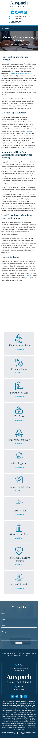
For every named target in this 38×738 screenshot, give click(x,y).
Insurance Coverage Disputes (19, 559)
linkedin (12, 696)
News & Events (18, 655)
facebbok (16, 696)
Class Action (19, 510)
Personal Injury (19, 369)
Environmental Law (19, 439)
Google (21, 12)
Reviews (10, 655)
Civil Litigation (19, 463)
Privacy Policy (21, 734)
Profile (9, 653)
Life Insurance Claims (19, 345)
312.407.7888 (17, 22)
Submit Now (19, 643)
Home (4, 653)
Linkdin (12, 12)
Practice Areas (16, 653)
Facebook (17, 12)
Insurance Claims (19, 392)
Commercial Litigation (19, 486)
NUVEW (4, 732)
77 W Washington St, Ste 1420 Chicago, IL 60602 (21, 17)
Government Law (19, 534)
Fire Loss (19, 416)
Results (34, 653)
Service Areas (26, 653)
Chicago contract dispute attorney (19, 73)
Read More (18, 349)
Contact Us (27, 655)
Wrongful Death (19, 584)
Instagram (25, 12)
